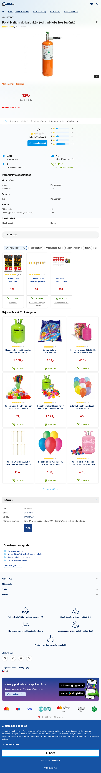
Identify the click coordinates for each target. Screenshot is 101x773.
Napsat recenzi (39, 143)
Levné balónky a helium (17, 560)
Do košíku (20, 368)
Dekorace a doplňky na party (37, 304)
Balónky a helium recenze (19, 557)
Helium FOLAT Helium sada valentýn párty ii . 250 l (61, 280)
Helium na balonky (15, 551)
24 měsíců (28, 513)
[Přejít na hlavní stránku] (8, 4)
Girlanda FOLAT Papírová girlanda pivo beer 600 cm (37, 280)
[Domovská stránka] (3, 11)
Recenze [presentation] (14, 121)
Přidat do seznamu (12, 108)
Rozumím (50, 753)
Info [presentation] (5, 121)
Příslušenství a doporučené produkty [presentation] (64, 121)
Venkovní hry (55, 12)
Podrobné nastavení (50, 760)
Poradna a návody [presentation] (38, 121)
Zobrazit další (49, 489)
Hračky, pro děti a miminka (18, 12)
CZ (7, 671)
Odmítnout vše (50, 768)
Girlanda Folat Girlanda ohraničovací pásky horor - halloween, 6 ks (13, 280)
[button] (50, 579)
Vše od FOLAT (8, 17)
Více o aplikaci (13, 694)
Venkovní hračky (39, 12)
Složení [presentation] (24, 121)
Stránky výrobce (31, 517)
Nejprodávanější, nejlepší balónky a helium (26, 554)
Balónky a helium (71, 12)
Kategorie (8, 500)
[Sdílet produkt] (97, 22)
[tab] (5, 121)
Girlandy (13, 303)
